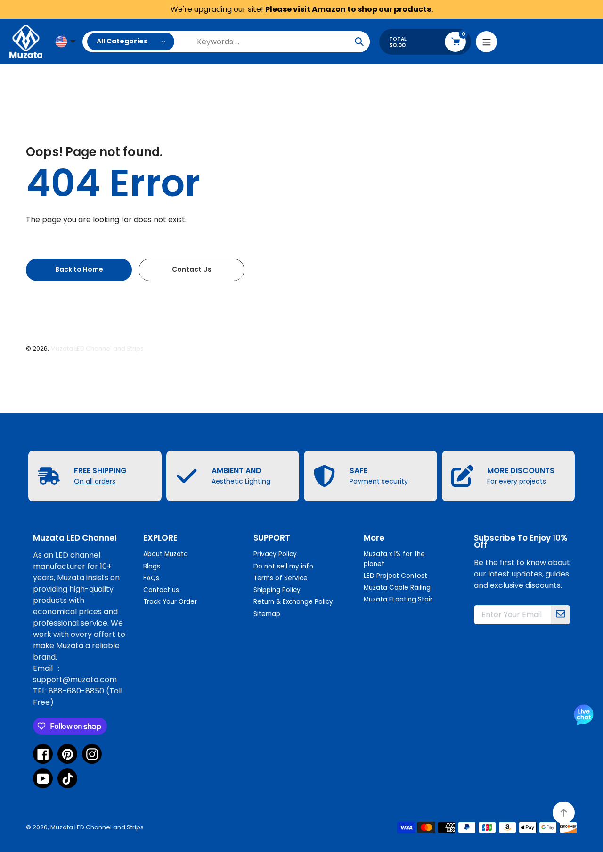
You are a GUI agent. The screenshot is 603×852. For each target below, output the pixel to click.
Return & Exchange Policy (293, 601)
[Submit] (560, 614)
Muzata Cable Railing (397, 587)
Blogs (151, 566)
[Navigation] (486, 41)
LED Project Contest (395, 575)
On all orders (94, 481)
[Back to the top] (564, 813)
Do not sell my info (283, 566)
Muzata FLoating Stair (398, 599)
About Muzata (165, 554)
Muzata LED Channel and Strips (97, 348)
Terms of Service (280, 578)
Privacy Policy (275, 554)
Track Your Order (170, 601)
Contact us (161, 589)
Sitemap (266, 614)
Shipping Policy (277, 589)
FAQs (151, 578)
